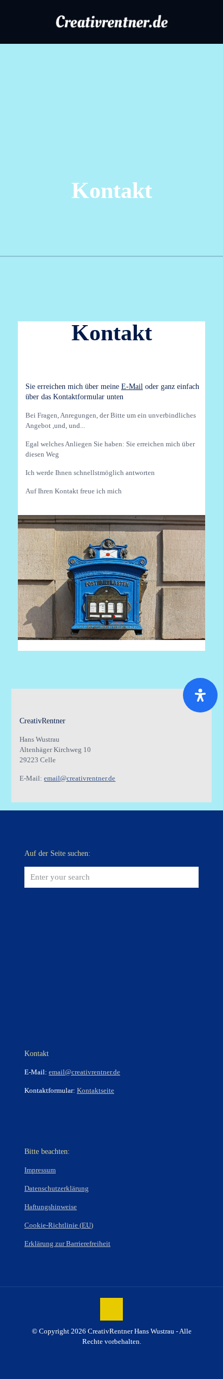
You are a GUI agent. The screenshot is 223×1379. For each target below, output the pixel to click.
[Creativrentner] (111, 21)
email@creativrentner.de (79, 778)
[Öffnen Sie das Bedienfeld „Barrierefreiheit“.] (200, 695)
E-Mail (132, 386)
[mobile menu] (208, 21)
